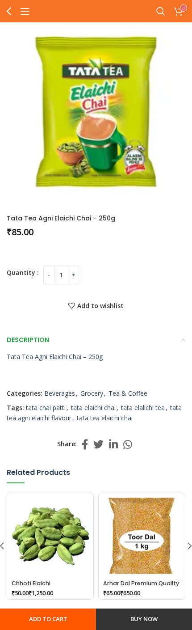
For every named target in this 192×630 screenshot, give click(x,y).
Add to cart (48, 619)
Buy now (144, 619)
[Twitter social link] (98, 444)
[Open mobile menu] (25, 11)
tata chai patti (46, 407)
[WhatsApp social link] (128, 444)
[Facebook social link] (85, 444)
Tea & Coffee (128, 393)
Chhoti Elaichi (31, 583)
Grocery (91, 393)
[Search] (161, 11)
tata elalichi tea (143, 407)
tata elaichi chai (93, 407)
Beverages (59, 393)
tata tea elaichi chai (105, 418)
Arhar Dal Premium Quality (141, 583)
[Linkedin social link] (113, 444)
